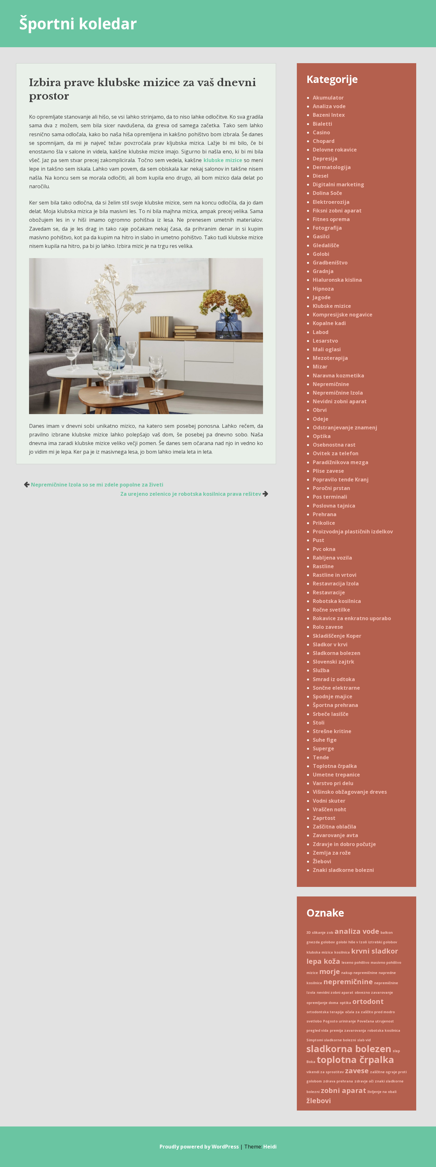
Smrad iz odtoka (334, 679)
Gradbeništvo (330, 262)
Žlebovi (322, 861)
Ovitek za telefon (335, 453)
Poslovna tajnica (334, 505)
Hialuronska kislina (337, 279)
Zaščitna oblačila (334, 826)
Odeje (320, 418)
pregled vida (317, 1030)
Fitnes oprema (331, 219)
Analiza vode (329, 106)
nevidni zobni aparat (335, 992)
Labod (320, 332)
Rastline (323, 566)
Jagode (322, 297)
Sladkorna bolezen (336, 653)
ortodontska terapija (325, 1012)
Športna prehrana (335, 705)
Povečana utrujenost (375, 1021)
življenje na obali (381, 1091)
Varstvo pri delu (333, 783)
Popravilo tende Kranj (341, 479)
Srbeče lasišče (331, 713)
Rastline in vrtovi (335, 574)
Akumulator (328, 97)
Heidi (270, 1146)
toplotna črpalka (355, 1059)
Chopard (324, 141)
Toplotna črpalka (335, 765)
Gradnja (323, 271)
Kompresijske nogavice (342, 314)
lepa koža (323, 961)
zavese (357, 1070)
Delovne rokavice (335, 149)
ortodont (368, 1001)
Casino (321, 132)
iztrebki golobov (382, 942)
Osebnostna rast (334, 444)
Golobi (321, 253)
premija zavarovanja (348, 1030)
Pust (318, 540)
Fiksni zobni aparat (337, 210)
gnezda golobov (320, 942)
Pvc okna (324, 549)
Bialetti (322, 123)
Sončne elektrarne (336, 687)
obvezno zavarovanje (374, 992)
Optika (322, 436)
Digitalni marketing (338, 184)
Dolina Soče (327, 193)
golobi (341, 942)
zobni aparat (343, 1090)
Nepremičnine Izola (338, 392)
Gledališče (326, 245)
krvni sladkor (374, 950)
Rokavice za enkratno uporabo (352, 618)
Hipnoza (323, 288)
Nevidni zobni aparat (340, 401)
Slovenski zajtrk (333, 661)
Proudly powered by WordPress (199, 1146)
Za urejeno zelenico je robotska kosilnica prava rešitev (190, 493)
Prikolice (324, 522)
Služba (321, 670)
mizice (312, 972)
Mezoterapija (330, 357)
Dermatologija (332, 167)
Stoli (319, 722)
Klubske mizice (332, 305)
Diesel (320, 175)
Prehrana (324, 514)
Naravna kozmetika (338, 375)
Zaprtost (324, 817)
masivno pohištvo (386, 962)
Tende (321, 757)
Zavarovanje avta (335, 835)
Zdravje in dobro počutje (344, 844)
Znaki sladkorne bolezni (343, 869)
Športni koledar (78, 23)
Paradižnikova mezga (340, 462)
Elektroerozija (331, 201)
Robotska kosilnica (337, 601)
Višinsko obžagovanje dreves (350, 791)
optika (345, 1002)
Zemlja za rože (332, 852)
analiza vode (357, 931)
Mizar (320, 366)
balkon (386, 932)
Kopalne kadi (329, 323)
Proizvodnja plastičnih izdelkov (353, 531)
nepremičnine (348, 981)
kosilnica (342, 952)
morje (329, 971)
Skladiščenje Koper (337, 635)
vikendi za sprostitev (325, 1072)
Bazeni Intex (329, 114)
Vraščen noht (329, 809)
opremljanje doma (322, 1002)
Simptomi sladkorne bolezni (331, 1040)
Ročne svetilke (331, 609)
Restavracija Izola (336, 583)
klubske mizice (223, 160)
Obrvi (320, 409)
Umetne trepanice (336, 774)
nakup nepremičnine (359, 972)
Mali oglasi (327, 349)
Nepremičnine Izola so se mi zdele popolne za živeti (97, 484)
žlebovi (318, 1100)
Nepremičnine (331, 384)
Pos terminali (330, 496)
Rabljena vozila (332, 557)
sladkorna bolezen (348, 1048)
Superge (323, 748)
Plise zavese (328, 470)
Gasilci (321, 236)
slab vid (364, 1040)
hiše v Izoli (357, 942)
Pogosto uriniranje (339, 1021)
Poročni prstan (331, 488)
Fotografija (327, 227)
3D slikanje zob (319, 932)
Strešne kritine (332, 731)
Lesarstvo (325, 340)
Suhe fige (325, 739)
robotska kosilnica (383, 1030)
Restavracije (329, 592)
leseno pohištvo (355, 962)
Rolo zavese (328, 626)
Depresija (325, 158)
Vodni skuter (329, 800)
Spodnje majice (332, 696)
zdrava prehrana (338, 1081)
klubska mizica (319, 952)
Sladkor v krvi (330, 644)
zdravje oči (363, 1081)
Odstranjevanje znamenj (345, 427)
